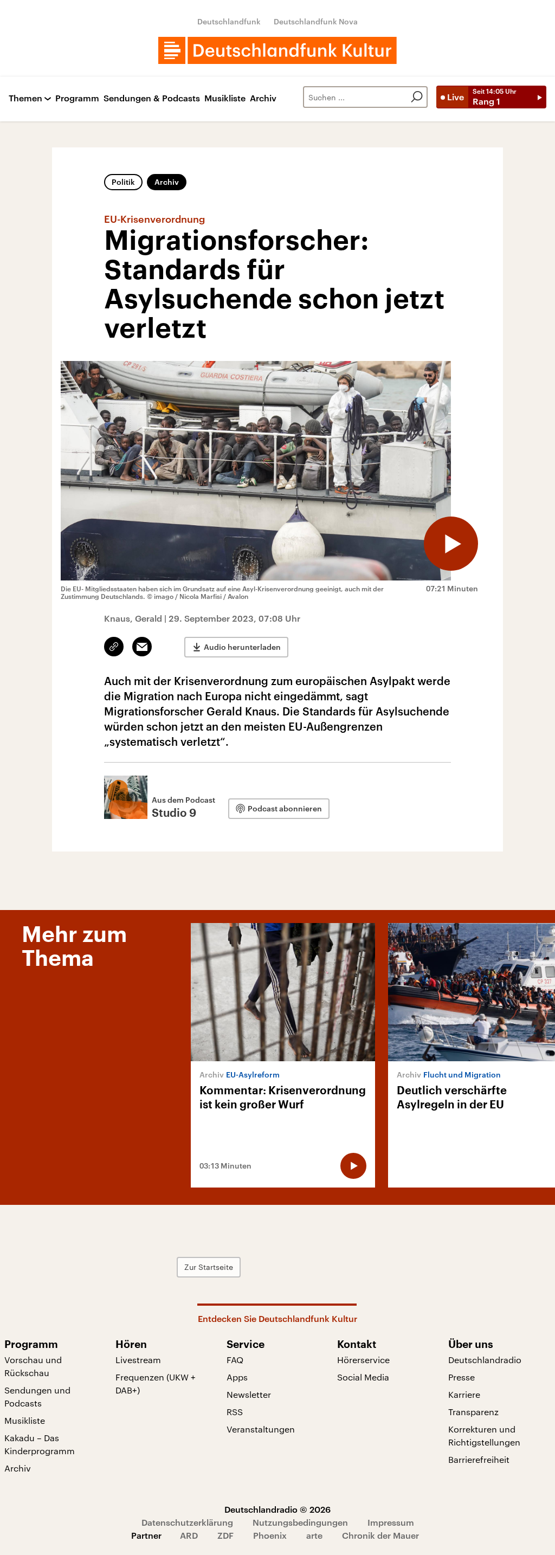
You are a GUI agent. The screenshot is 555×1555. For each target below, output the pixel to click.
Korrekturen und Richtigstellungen (484, 1435)
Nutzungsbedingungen (300, 1522)
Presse (461, 1377)
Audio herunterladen (242, 646)
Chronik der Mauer (380, 1535)
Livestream (138, 1359)
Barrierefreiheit (478, 1459)
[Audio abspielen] (451, 544)
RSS (235, 1411)
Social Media (363, 1377)
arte (314, 1535)
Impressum (390, 1522)
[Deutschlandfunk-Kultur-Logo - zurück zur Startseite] (277, 50)
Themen (25, 98)
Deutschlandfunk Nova (316, 21)
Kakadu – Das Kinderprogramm (39, 1444)
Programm (77, 98)
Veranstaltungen (261, 1429)
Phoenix (270, 1535)
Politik (123, 181)
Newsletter (249, 1394)
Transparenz (473, 1411)
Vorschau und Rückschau (33, 1366)
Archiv (263, 98)
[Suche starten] (417, 97)
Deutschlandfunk (229, 21)
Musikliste (225, 98)
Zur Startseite (208, 1267)
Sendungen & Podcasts (152, 98)
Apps (237, 1377)
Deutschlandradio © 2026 (277, 1509)
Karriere (464, 1394)
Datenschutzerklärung (187, 1522)
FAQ (235, 1359)
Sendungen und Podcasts (37, 1396)
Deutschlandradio (484, 1359)
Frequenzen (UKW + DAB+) (155, 1383)
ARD (189, 1535)
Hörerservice (363, 1359)
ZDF (225, 1535)
